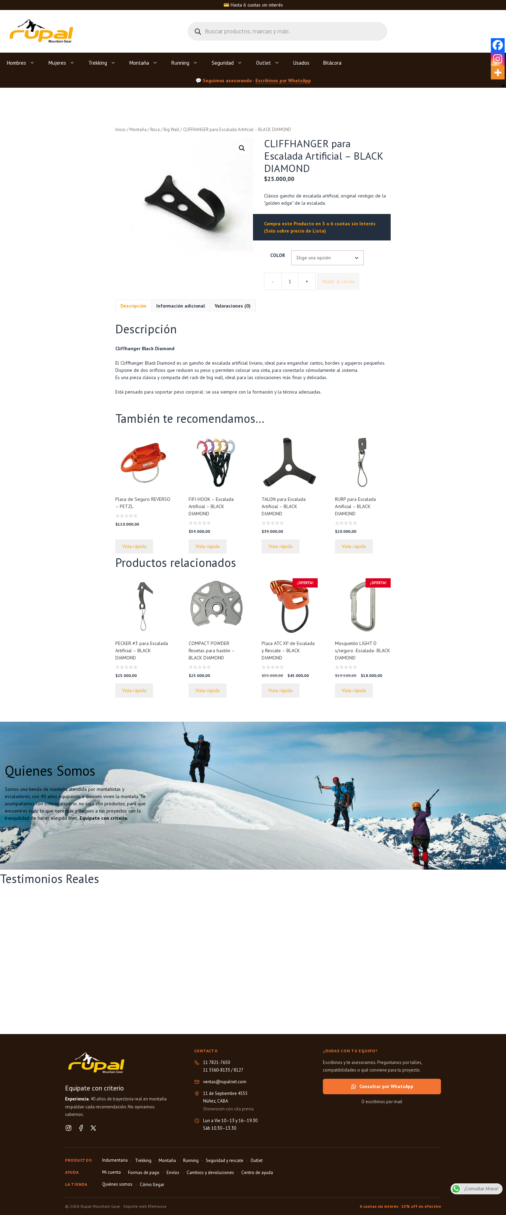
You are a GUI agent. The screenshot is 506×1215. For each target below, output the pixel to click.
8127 (238, 1070)
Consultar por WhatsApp (386, 1086)
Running (180, 63)
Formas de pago (143, 1172)
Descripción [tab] (133, 306)
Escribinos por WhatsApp (283, 80)
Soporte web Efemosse (145, 1206)
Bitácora (332, 63)
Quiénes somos (117, 1184)
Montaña (139, 63)
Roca (155, 129)
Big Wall (171, 129)
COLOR (277, 255)
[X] (93, 1128)
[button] (242, 148)
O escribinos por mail (381, 1102)
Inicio (120, 129)
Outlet (263, 63)
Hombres (16, 63)
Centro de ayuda (257, 1172)
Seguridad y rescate (224, 1160)
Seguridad (223, 63)
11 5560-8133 (216, 1070)
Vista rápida (134, 546)
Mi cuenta (111, 1172)
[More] (498, 72)
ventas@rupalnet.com (224, 1082)
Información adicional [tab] (180, 306)
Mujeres (57, 63)
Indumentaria (115, 1160)
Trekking (97, 63)
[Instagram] (498, 59)
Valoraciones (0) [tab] (233, 306)
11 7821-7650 (216, 1062)
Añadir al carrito (338, 281)
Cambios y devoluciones (210, 1172)
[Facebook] (498, 45)
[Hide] (503, 86)
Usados (301, 63)
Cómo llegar (152, 1184)
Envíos (173, 1172)
